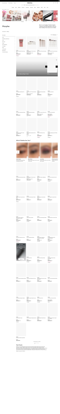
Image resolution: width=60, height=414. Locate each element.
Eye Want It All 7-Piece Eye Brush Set (31, 92)
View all (39, 341)
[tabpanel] (30, 189)
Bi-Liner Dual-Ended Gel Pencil (52, 177)
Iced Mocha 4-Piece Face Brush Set (41, 51)
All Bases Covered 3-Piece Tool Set (41, 112)
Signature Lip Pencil (51, 91)
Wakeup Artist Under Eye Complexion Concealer (40, 238)
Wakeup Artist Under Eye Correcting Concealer (19, 218)
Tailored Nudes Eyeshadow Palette (30, 112)
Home (3, 9)
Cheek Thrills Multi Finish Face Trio (20, 51)
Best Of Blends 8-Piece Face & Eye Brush (31, 177)
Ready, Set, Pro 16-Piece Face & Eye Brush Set (31, 51)
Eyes (32, 21)
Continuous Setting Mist (51, 112)
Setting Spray (45, 21)
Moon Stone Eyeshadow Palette (41, 217)
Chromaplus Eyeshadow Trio (20, 91)
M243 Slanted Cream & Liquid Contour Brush (52, 318)
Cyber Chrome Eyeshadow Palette (21, 278)
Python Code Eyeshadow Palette (52, 278)
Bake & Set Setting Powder (41, 257)
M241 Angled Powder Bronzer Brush (41, 318)
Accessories (4, 31)
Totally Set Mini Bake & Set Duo (31, 278)
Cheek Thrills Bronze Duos (41, 132)
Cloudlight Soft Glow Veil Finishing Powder (51, 238)
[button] (55, 35)
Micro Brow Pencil (29, 257)
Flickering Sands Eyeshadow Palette (41, 92)
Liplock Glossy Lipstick (30, 217)
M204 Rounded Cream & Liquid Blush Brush (41, 279)
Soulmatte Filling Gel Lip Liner (20, 237)
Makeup (8, 31)
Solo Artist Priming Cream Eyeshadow (51, 258)
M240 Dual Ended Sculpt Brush (20, 337)
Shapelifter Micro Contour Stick (52, 217)
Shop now (21, 259)
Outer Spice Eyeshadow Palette (20, 112)
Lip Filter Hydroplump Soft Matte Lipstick (52, 133)
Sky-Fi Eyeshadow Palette (30, 237)
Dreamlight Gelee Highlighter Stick (41, 177)
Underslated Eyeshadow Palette (20, 177)
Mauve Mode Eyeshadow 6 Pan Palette (31, 133)
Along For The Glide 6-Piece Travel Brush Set (20, 133)
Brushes (22, 21)
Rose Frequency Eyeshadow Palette (41, 197)
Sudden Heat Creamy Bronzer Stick (20, 197)
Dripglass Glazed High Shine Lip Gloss (31, 298)
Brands (5, 9)
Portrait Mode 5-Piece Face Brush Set (52, 51)
